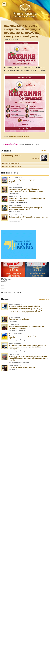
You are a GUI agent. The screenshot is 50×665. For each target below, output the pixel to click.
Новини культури (14, 184)
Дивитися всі (43, 299)
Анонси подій (15, 136)
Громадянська (13, 314)
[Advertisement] (25, 507)
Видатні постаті (13, 193)
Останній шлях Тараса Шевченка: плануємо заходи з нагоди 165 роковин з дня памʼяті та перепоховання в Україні (28, 358)
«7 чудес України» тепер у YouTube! (22, 367)
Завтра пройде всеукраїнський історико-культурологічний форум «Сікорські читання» (26, 190)
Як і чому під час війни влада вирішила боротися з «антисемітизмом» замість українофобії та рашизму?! (28, 347)
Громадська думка (14, 211)
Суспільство (21, 330)
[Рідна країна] (25, 10)
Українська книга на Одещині (19, 319)
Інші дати (44, 150)
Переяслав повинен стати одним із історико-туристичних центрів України (25, 208)
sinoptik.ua (11, 292)
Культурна (25, 136)
